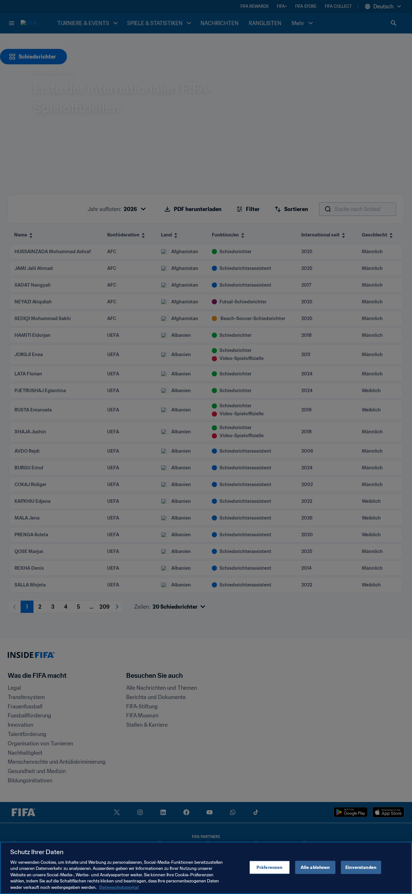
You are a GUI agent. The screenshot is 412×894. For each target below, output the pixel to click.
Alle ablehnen (315, 867)
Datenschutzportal (119, 887)
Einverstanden (360, 867)
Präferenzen (269, 867)
